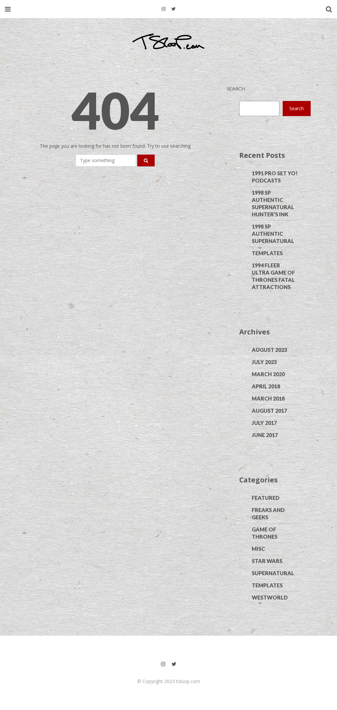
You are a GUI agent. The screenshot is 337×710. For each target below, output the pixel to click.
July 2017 (264, 423)
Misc (258, 549)
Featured (265, 498)
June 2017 (265, 435)
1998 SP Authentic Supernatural (273, 233)
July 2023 (264, 362)
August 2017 (269, 410)
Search (236, 88)
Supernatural (273, 573)
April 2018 (266, 386)
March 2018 (268, 398)
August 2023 (269, 350)
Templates (267, 253)
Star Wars (267, 561)
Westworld (270, 597)
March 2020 (268, 374)
